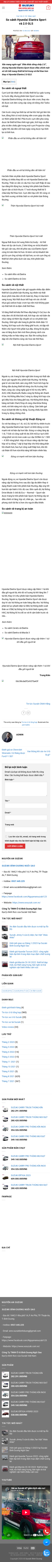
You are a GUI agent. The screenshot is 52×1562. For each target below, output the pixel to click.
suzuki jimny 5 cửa (21, 991)
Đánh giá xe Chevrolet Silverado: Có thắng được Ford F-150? (13, 753)
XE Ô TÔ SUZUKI (36, 1553)
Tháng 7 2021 (8, 1081)
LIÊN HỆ (39, 1555)
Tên (7, 801)
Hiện (13, 82)
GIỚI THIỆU (24, 1553)
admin (36, 31)
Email (8, 813)
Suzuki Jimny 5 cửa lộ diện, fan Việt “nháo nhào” (29, 936)
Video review (8, 1027)
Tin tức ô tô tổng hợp (26, 16)
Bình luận (9, 779)
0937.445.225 (17, 1325)
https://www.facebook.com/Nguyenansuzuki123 (24, 896)
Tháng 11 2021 (9, 1062)
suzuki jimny (7, 991)
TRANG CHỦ (13, 1553)
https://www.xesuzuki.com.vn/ (26, 902)
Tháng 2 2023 (8, 1042)
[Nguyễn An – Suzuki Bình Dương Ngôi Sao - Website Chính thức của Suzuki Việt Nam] (26, 8)
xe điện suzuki (36, 991)
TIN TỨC (31, 1555)
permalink (26, 725)
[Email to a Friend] (28, 713)
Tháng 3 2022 (8, 1057)
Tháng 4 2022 (8, 1052)
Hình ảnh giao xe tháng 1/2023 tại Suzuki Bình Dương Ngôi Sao (28, 944)
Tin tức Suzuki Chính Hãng (38, 704)
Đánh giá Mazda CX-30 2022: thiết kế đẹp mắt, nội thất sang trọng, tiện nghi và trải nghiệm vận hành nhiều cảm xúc (29, 965)
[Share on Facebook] (23, 713)
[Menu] (3, 8)
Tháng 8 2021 (8, 1076)
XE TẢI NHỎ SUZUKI (18, 1555)
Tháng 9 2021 (8, 1071)
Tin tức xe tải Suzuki (11, 1022)
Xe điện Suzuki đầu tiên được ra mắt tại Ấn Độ (29, 927)
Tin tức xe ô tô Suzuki (12, 1017)
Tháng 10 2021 (9, 1066)
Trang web (9, 825)
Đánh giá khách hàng (11, 1007)
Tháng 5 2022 (8, 1047)
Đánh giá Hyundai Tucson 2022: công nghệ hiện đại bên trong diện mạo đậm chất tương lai (30, 954)
